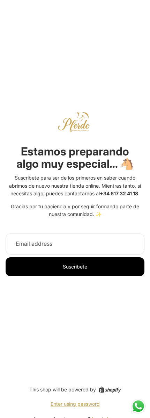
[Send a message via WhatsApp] (138, 406)
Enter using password (75, 404)
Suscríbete (75, 267)
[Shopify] (110, 389)
